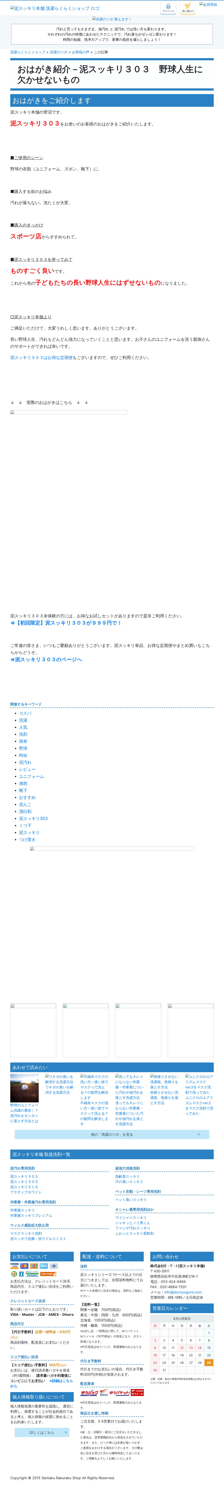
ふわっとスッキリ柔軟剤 (134, 1233)
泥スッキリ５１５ (24, 1187)
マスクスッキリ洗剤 (26, 1233)
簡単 (23, 741)
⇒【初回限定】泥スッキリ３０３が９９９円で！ (66, 623)
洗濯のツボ (58, 52)
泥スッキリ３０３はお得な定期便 (41, 357)
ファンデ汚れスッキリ (132, 1228)
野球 (23, 748)
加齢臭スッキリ (127, 1176)
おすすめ (27, 797)
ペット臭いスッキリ (131, 1199)
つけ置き (27, 839)
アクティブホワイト (26, 1192)
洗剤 (23, 734)
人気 (23, 727)
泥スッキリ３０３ (24, 1176)
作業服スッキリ (22, 1210)
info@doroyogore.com (183, 1292)
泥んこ (25, 804)
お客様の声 (80, 52)
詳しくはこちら (42, 1432)
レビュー (27, 769)
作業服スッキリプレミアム (31, 1215)
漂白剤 (25, 811)
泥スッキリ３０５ (24, 1181)
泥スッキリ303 (33, 818)
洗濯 (23, 720)
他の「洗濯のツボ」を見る (112, 1134)
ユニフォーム (31, 776)
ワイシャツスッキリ (131, 1217)
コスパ (25, 713)
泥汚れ (25, 762)
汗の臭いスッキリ (129, 1181)
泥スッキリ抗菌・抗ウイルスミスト (38, 1238)
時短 (23, 755)
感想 (23, 783)
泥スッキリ (29, 832)
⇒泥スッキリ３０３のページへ (46, 659)
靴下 (23, 790)
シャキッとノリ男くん (132, 1223)
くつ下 (25, 825)
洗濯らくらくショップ (27, 52)
